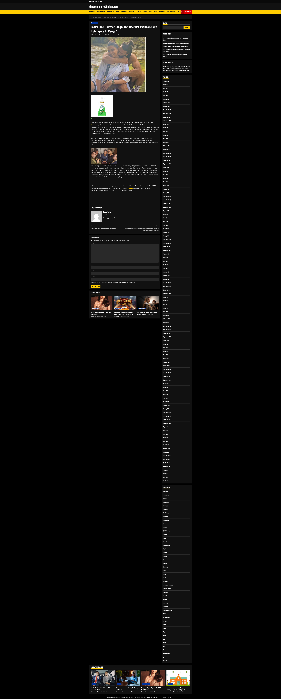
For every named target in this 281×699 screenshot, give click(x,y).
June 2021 (165, 304)
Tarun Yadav (95, 35)
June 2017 (165, 477)
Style (164, 632)
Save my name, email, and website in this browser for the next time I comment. (114, 282)
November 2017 (167, 459)
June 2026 (165, 88)
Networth (131, 12)
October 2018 (166, 420)
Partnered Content (167, 610)
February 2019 (166, 405)
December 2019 (167, 369)
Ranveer (93, 125)
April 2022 (165, 268)
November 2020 (167, 329)
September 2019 (167, 380)
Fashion (165, 549)
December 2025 (167, 110)
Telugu (164, 642)
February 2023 (166, 232)
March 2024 (166, 185)
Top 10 (117, 12)
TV (163, 657)
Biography (165, 506)
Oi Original (165, 606)
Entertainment (101, 12)
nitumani (94, 691)
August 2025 (166, 124)
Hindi (164, 578)
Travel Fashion (166, 653)
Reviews (165, 621)
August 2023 (166, 211)
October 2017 (166, 463)
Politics (165, 614)
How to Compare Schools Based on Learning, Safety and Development (175, 689)
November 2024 (167, 157)
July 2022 (165, 257)
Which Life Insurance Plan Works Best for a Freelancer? (176, 43)
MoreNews (163, 697)
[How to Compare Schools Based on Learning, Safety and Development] (178, 678)
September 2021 (167, 293)
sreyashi (117, 316)
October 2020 (166, 333)
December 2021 (167, 283)
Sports (164, 628)
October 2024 (166, 160)
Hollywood (165, 581)
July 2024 (165, 171)
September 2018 (167, 423)
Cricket (145, 12)
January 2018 (166, 452)
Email (93, 271)
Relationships (166, 617)
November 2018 (167, 416)
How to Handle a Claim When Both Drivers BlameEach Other (102, 689)
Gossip (164, 570)
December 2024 (167, 153)
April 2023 (165, 225)
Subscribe (188, 12)
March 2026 (166, 99)
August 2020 (166, 340)
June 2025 (165, 131)
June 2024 (165, 175)
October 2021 (166, 290)
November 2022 (167, 243)
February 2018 (166, 448)
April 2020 (165, 355)
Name (93, 265)
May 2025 (165, 135)
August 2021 (166, 297)
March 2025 (166, 142)
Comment (94, 243)
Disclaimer (162, 12)
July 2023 (165, 214)
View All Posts (109, 218)
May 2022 (165, 265)
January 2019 (166, 409)
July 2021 (165, 301)
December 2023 (167, 196)
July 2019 (165, 387)
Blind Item (165, 516)
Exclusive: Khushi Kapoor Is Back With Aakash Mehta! (101, 313)
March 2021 (166, 315)
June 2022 (165, 261)
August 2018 (166, 427)
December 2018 (167, 412)
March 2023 (166, 229)
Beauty (164, 498)
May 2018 (165, 438)
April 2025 (165, 139)
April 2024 (165, 182)
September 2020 (167, 337)
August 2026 (166, 81)
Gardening (165, 567)
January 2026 (166, 106)
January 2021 (166, 322)
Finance (139, 12)
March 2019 (166, 402)
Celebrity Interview (167, 531)
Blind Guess (166, 513)
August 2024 (166, 167)
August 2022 (166, 254)
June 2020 (165, 348)
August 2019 (166, 384)
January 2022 (166, 279)
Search (165, 23)
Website (93, 277)
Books (164, 524)
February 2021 (166, 319)
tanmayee (170, 691)
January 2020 (166, 366)
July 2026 (165, 85)
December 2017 (167, 456)
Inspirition (165, 592)
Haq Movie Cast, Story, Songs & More (147, 312)
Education (165, 542)
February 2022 (166, 275)
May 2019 (165, 394)
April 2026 (165, 95)
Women (165, 661)
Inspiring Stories (167, 588)
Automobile (166, 495)
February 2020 (166, 362)
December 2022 (167, 239)
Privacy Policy (171, 12)
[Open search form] (178, 11)
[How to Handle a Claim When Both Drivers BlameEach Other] (103, 678)
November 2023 (167, 200)
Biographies (110, 12)
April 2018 (165, 441)
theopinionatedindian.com (103, 6)
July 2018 (165, 430)
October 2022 (166, 247)
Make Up (165, 599)
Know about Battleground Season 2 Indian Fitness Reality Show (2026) (123, 313)
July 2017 (165, 474)
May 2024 (165, 178)
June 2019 (165, 391)
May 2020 (165, 351)
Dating (164, 538)
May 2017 (165, 481)
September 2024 (167, 164)
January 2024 (166, 193)
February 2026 (166, 103)
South (164, 624)
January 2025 (166, 149)
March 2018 (166, 445)
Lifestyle (165, 596)
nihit (93, 316)
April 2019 (165, 398)
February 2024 (166, 189)
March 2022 (166, 272)
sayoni (139, 314)
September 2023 (167, 207)
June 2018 (165, 434)
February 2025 (166, 146)
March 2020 (166, 358)
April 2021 (165, 311)
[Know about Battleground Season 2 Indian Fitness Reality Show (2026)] (125, 303)
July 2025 (165, 128)
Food (164, 560)
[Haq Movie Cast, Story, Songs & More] (148, 303)
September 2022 (167, 250)
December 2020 (167, 326)
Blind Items (124, 12)
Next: (142, 228)
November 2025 (167, 113)
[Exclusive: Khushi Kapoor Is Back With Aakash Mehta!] (101, 303)
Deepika (130, 188)
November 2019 (167, 373)
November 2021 (167, 286)
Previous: (103, 227)
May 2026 (165, 92)
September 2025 (167, 121)
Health (164, 574)
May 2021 (165, 308)
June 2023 (165, 218)
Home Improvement (168, 585)
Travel (155, 12)
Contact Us (92, 12)
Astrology (165, 491)
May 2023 (165, 221)
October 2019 (166, 376)
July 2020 (165, 344)
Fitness (165, 556)
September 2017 (167, 466)
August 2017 (166, 470)
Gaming (165, 563)
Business (165, 527)
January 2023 (166, 236)
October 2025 (166, 117)
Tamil (164, 635)
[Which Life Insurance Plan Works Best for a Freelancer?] (128, 678)
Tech (150, 12)
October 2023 (166, 203)
